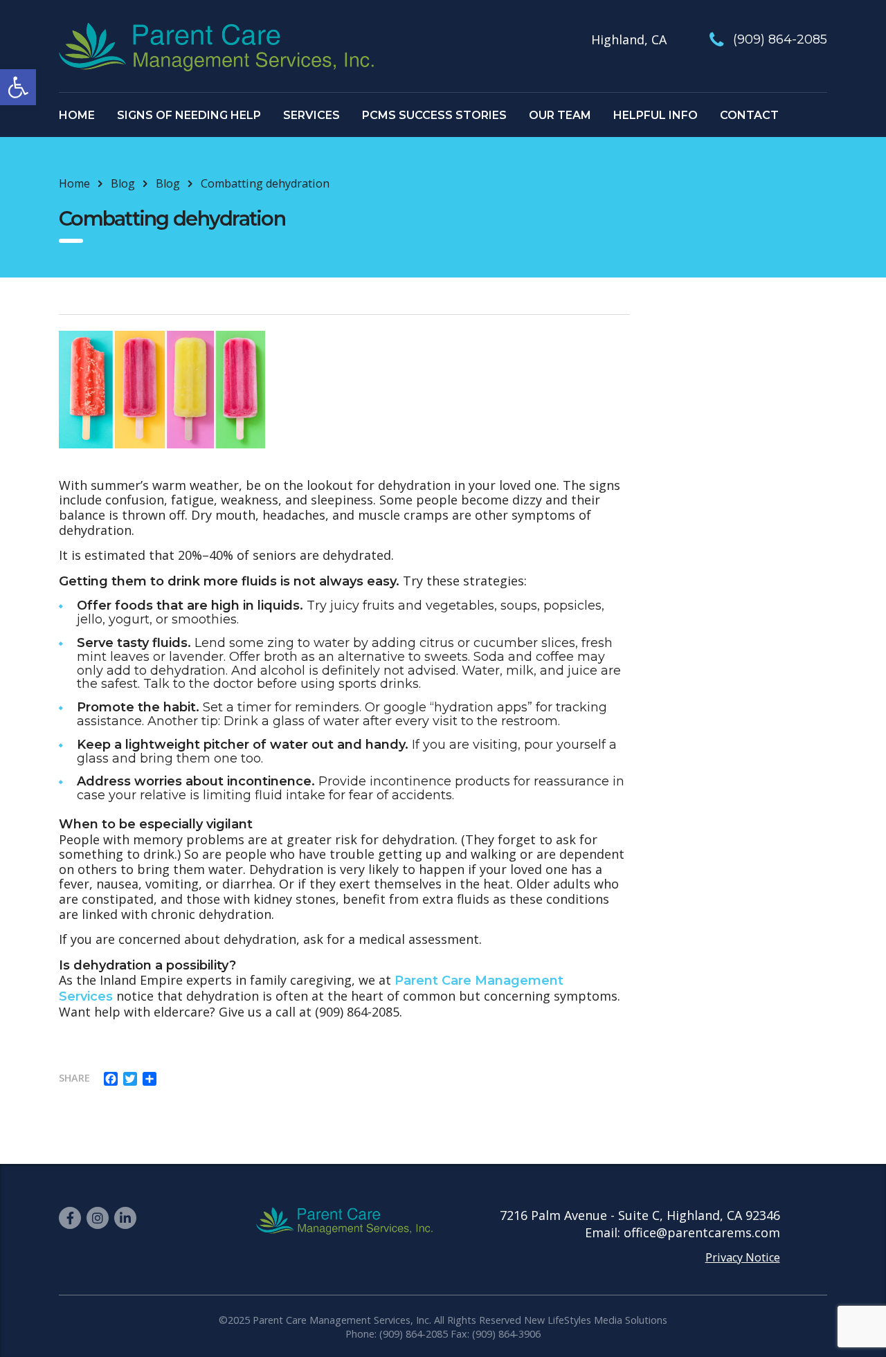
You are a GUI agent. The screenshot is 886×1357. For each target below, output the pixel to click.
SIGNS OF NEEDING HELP (189, 115)
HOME (77, 115)
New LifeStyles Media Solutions (595, 1320)
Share (74, 1077)
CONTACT (749, 115)
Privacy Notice (742, 1257)
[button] (18, 87)
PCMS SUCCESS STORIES (434, 115)
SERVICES (311, 115)
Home (74, 183)
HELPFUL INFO (655, 115)
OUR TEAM (560, 115)
